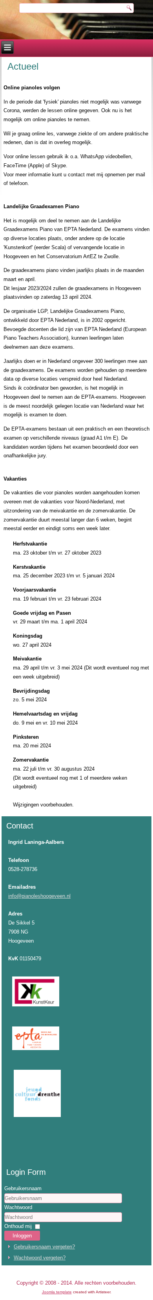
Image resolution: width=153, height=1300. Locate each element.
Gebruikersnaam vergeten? (44, 1247)
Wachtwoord (18, 1207)
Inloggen (22, 1236)
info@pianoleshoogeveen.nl (39, 896)
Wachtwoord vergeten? (40, 1258)
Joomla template (57, 1292)
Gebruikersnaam (23, 1188)
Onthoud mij (18, 1226)
